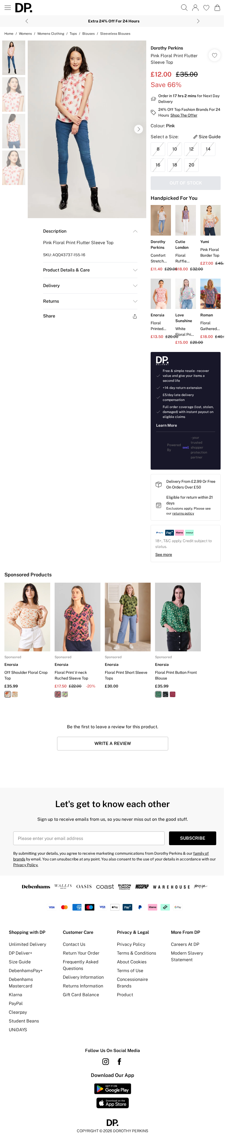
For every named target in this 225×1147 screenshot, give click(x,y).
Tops (73, 34)
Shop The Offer (183, 115)
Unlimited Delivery (27, 944)
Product (125, 994)
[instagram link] (105, 1061)
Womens (25, 34)
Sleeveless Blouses (115, 34)
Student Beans (24, 1021)
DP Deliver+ (20, 953)
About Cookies (132, 961)
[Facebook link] (119, 1061)
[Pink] (58, 694)
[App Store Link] (112, 1095)
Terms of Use (130, 970)
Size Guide (20, 961)
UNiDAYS (18, 1029)
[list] (87, 129)
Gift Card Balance (81, 994)
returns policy (183, 513)
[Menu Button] (7, 7)
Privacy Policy (131, 944)
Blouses (88, 34)
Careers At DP (185, 944)
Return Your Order (81, 953)
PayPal (16, 1003)
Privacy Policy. (25, 865)
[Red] (8, 694)
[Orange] (15, 694)
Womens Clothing (50, 34)
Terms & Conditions (136, 953)
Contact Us (74, 944)
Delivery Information (83, 977)
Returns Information (83, 986)
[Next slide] (198, 21)
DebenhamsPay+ (26, 970)
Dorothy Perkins (167, 48)
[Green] (158, 694)
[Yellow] (65, 694)
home (8, 34)
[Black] (165, 694)
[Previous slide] (26, 21)
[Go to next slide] (138, 129)
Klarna (15, 994)
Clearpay (18, 1012)
